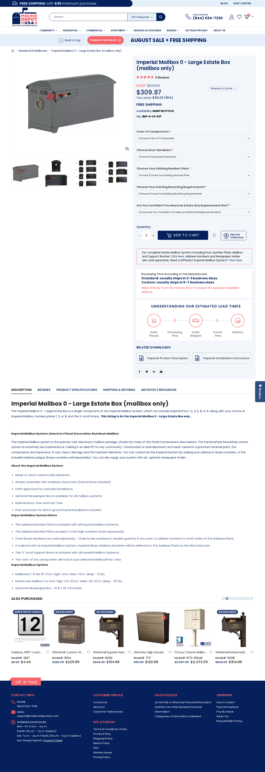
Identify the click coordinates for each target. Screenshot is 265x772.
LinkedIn (154, 372)
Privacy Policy (102, 734)
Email (161, 372)
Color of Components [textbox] (154, 132)
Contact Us (100, 702)
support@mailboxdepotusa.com (38, 716)
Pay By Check (225, 711)
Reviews (44, 390)
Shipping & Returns (119, 390)
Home (12, 51)
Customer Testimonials (108, 711)
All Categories (140, 17)
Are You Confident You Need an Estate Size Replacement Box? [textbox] (183, 205)
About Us (99, 707)
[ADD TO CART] (43, 614)
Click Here (177, 256)
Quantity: (143, 227)
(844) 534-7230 (27, 706)
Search (160, 17)
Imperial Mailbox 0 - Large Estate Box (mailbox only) (183, 65)
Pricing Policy (101, 757)
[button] (15, 174)
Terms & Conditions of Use (110, 729)
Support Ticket (53, 740)
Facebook (139, 372)
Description (21, 390)
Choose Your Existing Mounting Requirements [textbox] (171, 187)
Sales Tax (223, 716)
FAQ (95, 748)
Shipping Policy (103, 738)
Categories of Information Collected (178, 716)
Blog (224, 3)
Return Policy (101, 743)
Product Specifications (76, 390)
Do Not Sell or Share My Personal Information (183, 702)
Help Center (242, 3)
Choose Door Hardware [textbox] (155, 150)
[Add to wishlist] (214, 235)
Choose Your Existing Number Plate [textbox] (164, 168)
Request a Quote (222, 88)
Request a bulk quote (103, 40)
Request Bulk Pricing (229, 721)
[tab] (21, 390)
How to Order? (226, 702)
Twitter (147, 372)
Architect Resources (159, 390)
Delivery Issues (102, 752)
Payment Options (227, 707)
